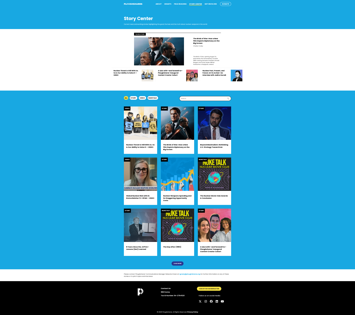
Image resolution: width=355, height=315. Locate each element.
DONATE (225, 4)
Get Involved (211, 4)
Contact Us (166, 288)
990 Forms (165, 292)
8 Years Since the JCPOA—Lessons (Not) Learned (137, 248)
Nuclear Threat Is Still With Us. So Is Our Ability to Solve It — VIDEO (140, 146)
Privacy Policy (192, 312)
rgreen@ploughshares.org (189, 274)
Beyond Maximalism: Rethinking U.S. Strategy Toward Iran (214, 146)
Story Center (195, 4)
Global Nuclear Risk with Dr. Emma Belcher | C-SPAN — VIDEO (140, 197)
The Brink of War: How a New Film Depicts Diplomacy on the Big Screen (206, 40)
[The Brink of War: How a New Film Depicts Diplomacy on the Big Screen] (159, 51)
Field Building (180, 4)
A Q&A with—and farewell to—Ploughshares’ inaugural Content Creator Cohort (213, 249)
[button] (200, 301)
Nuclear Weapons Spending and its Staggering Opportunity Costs (177, 198)
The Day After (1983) (172, 247)
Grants (167, 4)
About (159, 4)
